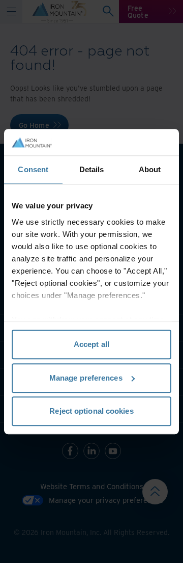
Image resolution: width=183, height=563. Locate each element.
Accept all (91, 344)
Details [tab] (91, 169)
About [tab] (150, 169)
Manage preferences (86, 377)
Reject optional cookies (91, 411)
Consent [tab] (33, 169)
